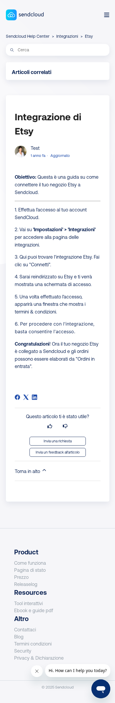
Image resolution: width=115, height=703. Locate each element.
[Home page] (25, 14)
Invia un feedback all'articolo (58, 452)
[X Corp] (26, 397)
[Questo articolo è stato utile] (50, 426)
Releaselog (25, 584)
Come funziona (30, 563)
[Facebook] (17, 397)
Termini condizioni (33, 643)
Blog (19, 636)
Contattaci (25, 629)
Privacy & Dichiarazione (39, 658)
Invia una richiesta (58, 441)
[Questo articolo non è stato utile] (65, 426)
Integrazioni (67, 36)
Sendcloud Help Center (28, 36)
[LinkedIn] (34, 397)
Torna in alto (28, 471)
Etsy (89, 36)
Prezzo (21, 577)
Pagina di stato (30, 570)
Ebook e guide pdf (33, 610)
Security (22, 650)
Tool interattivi (28, 603)
